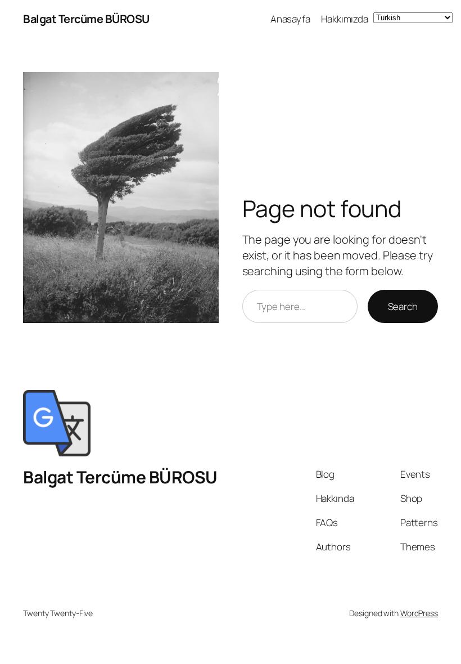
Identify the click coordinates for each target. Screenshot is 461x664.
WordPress (419, 613)
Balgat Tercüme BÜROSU (86, 18)
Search (403, 306)
